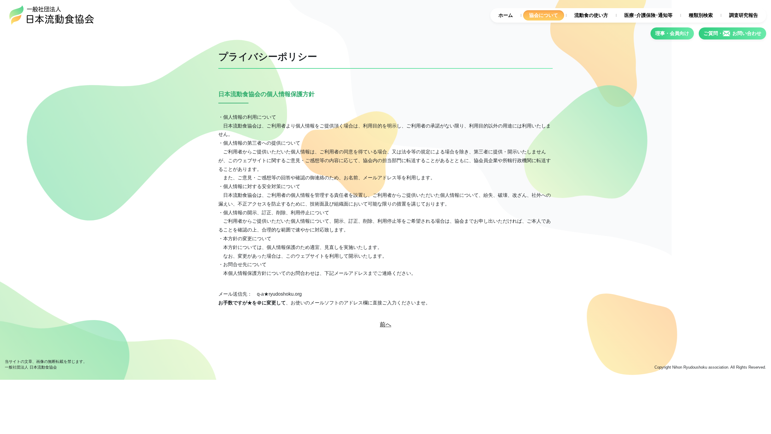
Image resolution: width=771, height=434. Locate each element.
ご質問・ (732, 33)
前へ (385, 324)
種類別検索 (701, 15)
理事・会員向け (672, 33)
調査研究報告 (743, 15)
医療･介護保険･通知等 (648, 15)
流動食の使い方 (591, 15)
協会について (543, 15)
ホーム (505, 15)
